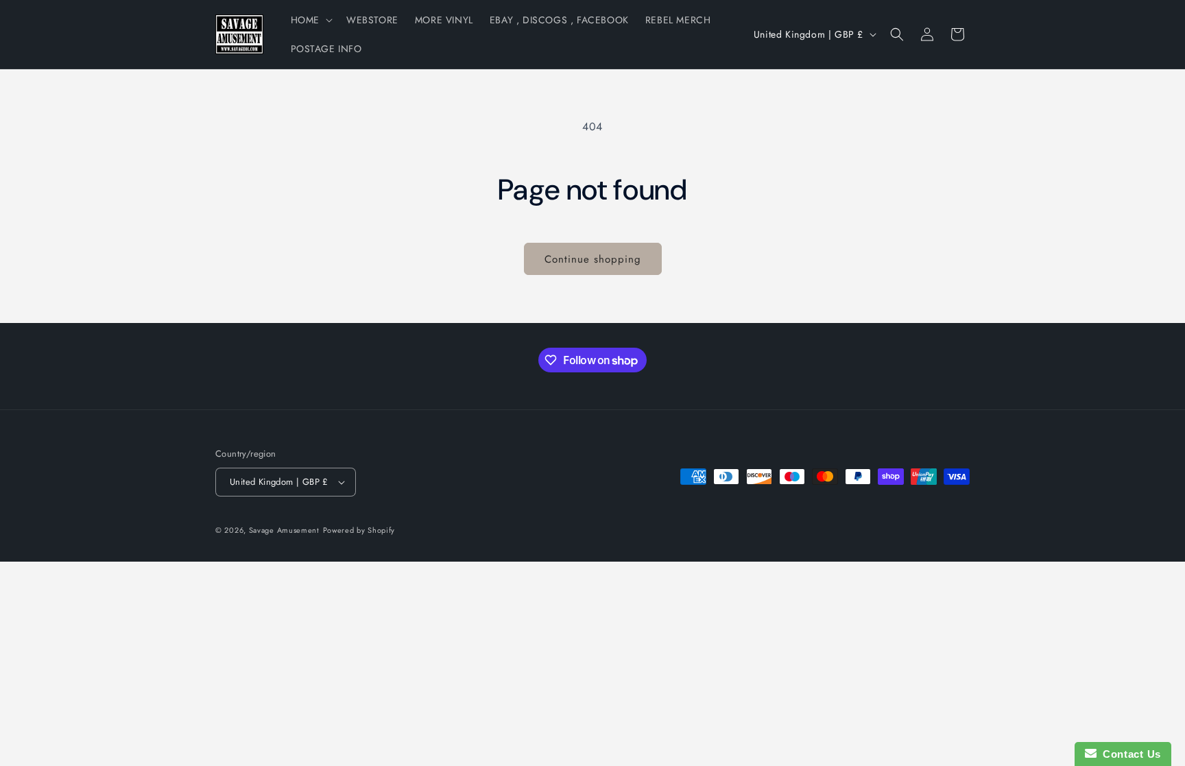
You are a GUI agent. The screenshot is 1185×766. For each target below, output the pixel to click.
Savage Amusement (284, 530)
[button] (310, 19)
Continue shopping (592, 259)
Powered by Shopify (359, 530)
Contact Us (1129, 754)
